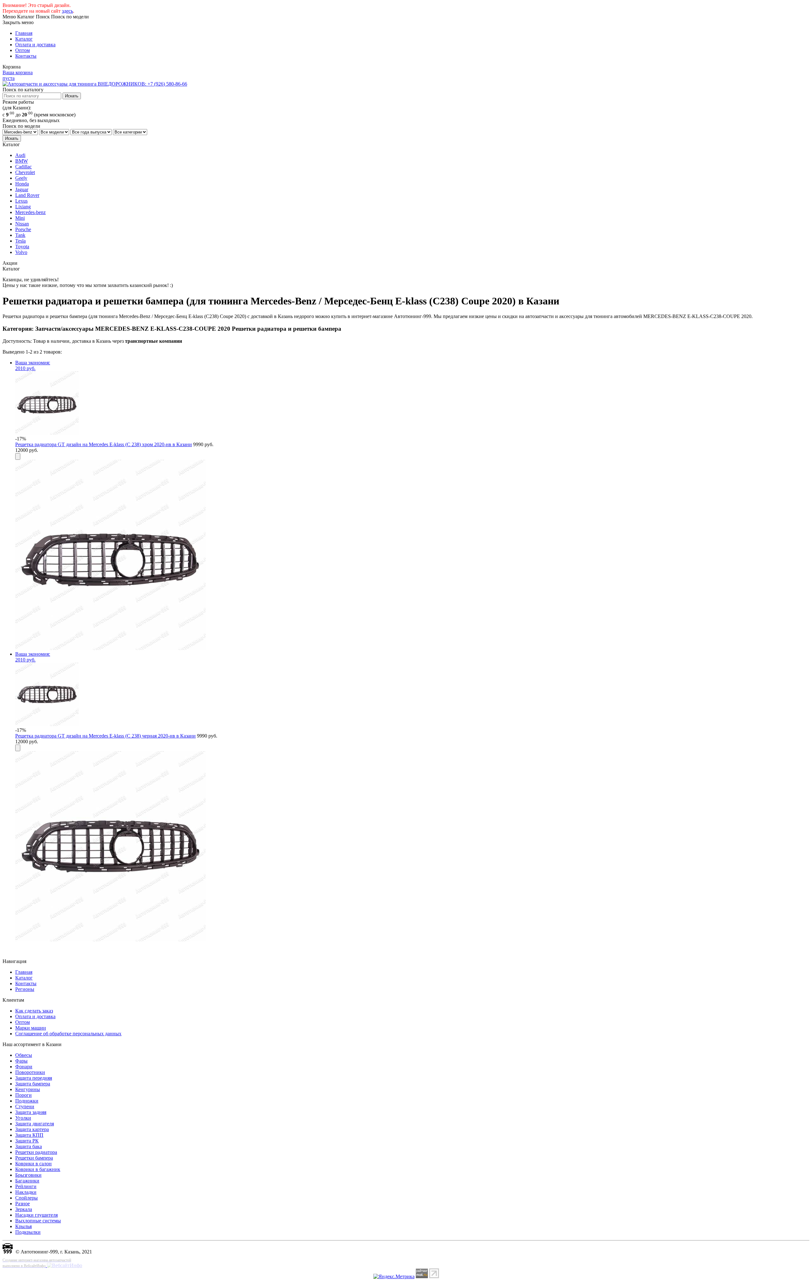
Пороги (23, 1095)
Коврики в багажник (37, 1169)
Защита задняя (30, 1112)
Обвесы (23, 1055)
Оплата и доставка (35, 44)
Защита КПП (29, 1135)
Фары (21, 1061)
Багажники (27, 1180)
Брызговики (28, 1175)
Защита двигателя (34, 1123)
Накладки (25, 1192)
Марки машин (30, 1028)
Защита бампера (32, 1083)
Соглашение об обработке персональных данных (68, 1033)
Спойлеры (26, 1198)
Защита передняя (33, 1078)
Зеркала (23, 1209)
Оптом (22, 50)
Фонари (23, 1066)
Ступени (24, 1106)
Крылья (23, 1226)
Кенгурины (27, 1089)
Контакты (25, 56)
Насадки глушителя (36, 1215)
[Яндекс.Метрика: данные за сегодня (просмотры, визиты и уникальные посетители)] (394, 1276)
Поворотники (30, 1072)
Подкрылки (28, 1232)
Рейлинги (25, 1186)
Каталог (24, 39)
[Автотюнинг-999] (8, 1251)
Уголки (23, 1118)
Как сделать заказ (34, 1010)
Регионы (24, 989)
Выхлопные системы (38, 1220)
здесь (67, 11)
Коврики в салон (33, 1163)
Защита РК (27, 1140)
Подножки (26, 1100)
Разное (22, 1203)
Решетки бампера (34, 1158)
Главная (23, 33)
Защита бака (28, 1146)
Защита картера (32, 1129)
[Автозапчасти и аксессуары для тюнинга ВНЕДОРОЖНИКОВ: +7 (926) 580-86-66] (95, 84)
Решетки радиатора (36, 1152)
